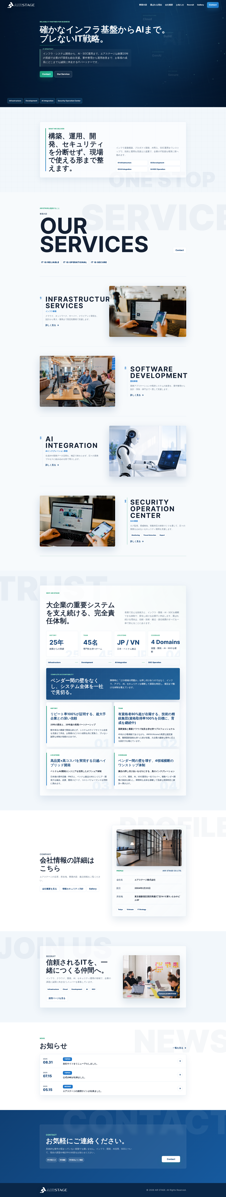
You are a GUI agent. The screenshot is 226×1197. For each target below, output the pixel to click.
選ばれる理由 (156, 5)
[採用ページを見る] (151, 976)
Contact (213, 5)
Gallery (200, 5)
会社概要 (169, 5)
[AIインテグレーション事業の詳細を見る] (147, 451)
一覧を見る (178, 1048)
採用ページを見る (57, 998)
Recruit (190, 5)
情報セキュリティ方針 (73, 888)
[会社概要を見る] (149, 848)
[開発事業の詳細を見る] (77, 381)
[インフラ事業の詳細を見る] (147, 311)
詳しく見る (51, 325)
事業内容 (143, 5)
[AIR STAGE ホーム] (21, 5)
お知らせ (180, 5)
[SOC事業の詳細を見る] (77, 521)
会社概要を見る (49, 888)
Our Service (63, 74)
